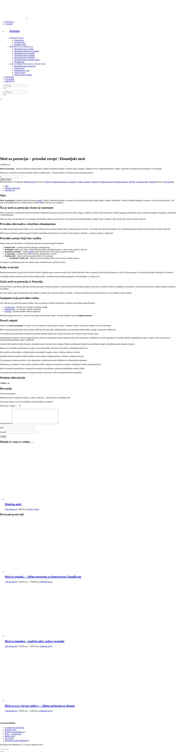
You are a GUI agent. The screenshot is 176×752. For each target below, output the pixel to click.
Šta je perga (9, 738)
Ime (1, 428)
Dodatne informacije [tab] (12, 188)
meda (40, 200)
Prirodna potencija (121, 182)
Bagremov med (10, 730)
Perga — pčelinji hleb (13, 734)
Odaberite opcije (46, 582)
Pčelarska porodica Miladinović (17, 741)
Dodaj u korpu (6, 179)
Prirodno (132, 182)
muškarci (87, 182)
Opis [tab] (6, 186)
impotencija (72, 182)
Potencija (95, 182)
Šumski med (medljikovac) (15, 732)
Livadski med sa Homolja (14, 728)
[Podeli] (6, 749)
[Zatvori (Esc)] (8, 749)
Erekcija (47, 182)
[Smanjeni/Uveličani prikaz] (1, 749)
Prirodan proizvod (106, 182)
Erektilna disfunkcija (59, 182)
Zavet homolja (168, 182)
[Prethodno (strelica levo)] (1, 751)
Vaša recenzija (6, 423)
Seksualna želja (142, 182)
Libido (80, 182)
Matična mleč (10, 309)
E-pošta (3, 432)
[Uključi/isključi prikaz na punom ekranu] (3, 749)
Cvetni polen (9, 307)
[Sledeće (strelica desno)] (3, 751)
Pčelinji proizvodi (30, 182)
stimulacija (153, 182)
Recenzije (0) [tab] (10, 190)
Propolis (8, 311)
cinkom (31, 252)
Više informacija (11, 509)
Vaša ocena (5, 406)
